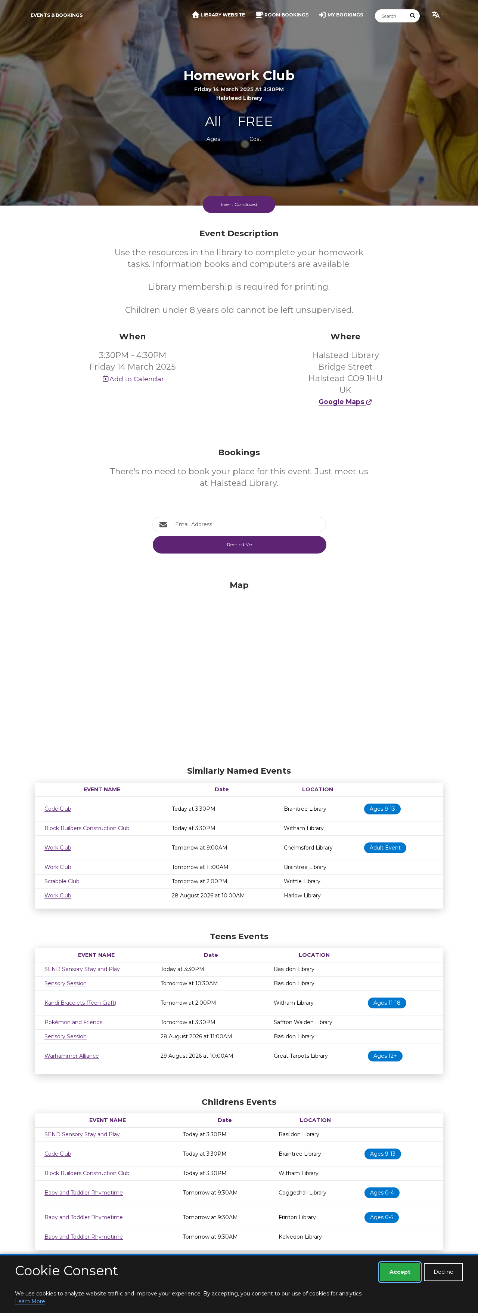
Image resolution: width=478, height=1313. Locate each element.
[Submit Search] (413, 15)
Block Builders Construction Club (87, 828)
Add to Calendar (136, 379)
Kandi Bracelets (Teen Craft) (80, 1002)
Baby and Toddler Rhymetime (83, 1192)
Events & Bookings (57, 15)
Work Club (57, 847)
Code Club (57, 808)
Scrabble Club (62, 881)
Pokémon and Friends (73, 1022)
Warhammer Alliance (71, 1055)
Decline (443, 1272)
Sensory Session (65, 983)
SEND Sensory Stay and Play (82, 969)
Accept (399, 1272)
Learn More (30, 1301)
